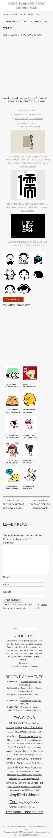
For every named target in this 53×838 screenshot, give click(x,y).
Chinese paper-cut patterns (34, 743)
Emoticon (10, 755)
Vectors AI (36, 21)
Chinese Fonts (10, 15)
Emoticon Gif (19, 755)
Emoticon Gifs (32, 755)
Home (4, 98)
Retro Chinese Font (13, 787)
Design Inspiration (29, 15)
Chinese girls (30, 740)
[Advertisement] (26, 67)
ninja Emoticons (36, 119)
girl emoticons (20, 758)
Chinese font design (15, 740)
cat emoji (32, 731)
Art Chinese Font (18, 723)
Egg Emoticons (21, 119)
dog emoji (34, 747)
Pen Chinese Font (24, 775)
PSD (26, 21)
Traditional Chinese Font (24, 812)
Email (6, 584)
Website (7, 592)
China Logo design (30, 736)
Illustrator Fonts (12, 21)
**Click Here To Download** (16, 305)
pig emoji (36, 775)
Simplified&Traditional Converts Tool (22, 35)
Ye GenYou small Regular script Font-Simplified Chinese (13, 504)
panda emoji (28, 771)
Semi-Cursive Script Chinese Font (24, 790)
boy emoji (11, 732)
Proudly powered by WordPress (14, 826)
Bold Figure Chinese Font (29, 727)
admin (32, 110)
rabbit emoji (27, 778)
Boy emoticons (21, 732)
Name (6, 577)
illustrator (24, 763)
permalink (33, 123)
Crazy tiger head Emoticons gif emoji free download (39, 504)
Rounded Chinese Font (31, 786)
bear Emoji (32, 723)
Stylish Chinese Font (31, 807)
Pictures (7, 28)
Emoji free (38, 751)
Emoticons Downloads (17, 98)
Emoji (47, 21)
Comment (8, 543)
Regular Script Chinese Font (30, 783)
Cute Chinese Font (19, 747)
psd (19, 779)
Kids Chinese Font (25, 767)
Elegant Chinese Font (24, 751)
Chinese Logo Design (17, 743)
